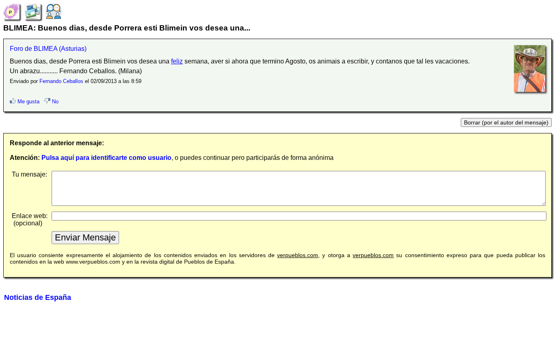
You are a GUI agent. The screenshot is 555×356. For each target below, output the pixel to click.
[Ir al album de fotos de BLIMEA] (32, 10)
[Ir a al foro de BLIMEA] (54, 10)
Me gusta (27, 101)
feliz (177, 61)
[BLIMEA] (11, 10)
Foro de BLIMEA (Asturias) (48, 48)
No (54, 101)
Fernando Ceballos (61, 81)
